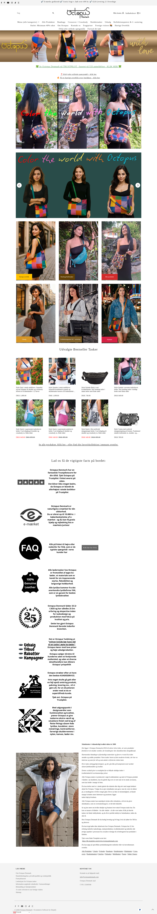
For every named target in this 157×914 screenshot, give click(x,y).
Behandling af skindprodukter (26, 887)
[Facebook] (1, 3)
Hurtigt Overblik (122, 25)
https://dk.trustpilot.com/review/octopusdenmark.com (100, 841)
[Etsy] (18, 3)
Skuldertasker (96, 22)
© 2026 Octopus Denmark (23, 910)
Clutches (101, 854)
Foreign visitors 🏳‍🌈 (103, 25)
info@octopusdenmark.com (89, 877)
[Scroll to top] (153, 910)
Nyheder (102, 851)
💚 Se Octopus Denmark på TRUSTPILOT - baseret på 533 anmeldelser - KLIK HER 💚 (78, 66)
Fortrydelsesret (21, 879)
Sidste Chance (132, 854)
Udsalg (108, 22)
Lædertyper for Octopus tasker (26, 881)
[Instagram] (12, 3)
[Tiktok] (15, 3)
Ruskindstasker (92, 854)
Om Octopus (63, 25)
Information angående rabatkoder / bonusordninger (33, 884)
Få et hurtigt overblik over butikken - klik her (80, 78)
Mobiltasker (117, 854)
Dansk (18, 912)
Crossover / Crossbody (78, 22)
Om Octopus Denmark (23, 873)
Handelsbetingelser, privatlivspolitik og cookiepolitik (33, 876)
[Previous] (19, 185)
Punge (124, 854)
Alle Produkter (48, 22)
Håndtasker (128, 851)
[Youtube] (8, 3)
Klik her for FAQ (90, 548)
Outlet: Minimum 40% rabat (42, 25)
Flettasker (108, 854)
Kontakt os (76, 25)
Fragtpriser (88, 25)
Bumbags (61, 22)
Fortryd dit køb (94, 29)
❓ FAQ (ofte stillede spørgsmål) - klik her (78, 74)
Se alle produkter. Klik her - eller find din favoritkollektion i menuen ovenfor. (78, 444)
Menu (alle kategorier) (27, 22)
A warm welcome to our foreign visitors (29, 890)
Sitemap (18, 892)
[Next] (137, 185)
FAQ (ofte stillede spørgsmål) (72, 29)
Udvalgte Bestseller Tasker (78, 349)
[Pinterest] (4, 3)
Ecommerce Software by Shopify (45, 910)
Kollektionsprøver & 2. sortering (128, 22)
